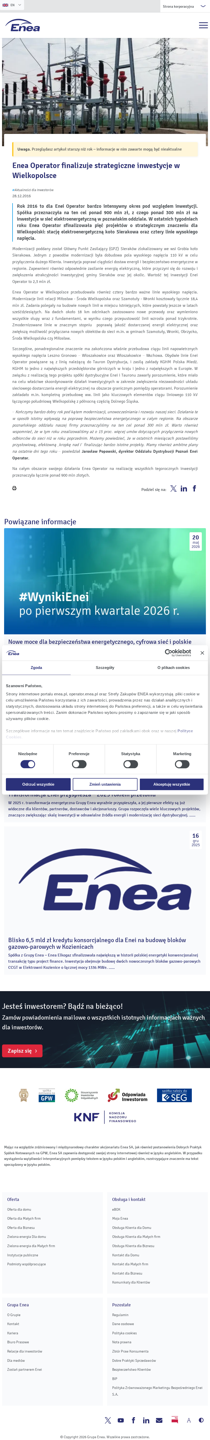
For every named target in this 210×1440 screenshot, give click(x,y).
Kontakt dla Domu (125, 1255)
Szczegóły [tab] (105, 667)
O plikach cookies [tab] (174, 667)
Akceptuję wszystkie (171, 784)
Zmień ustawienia (105, 784)
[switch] (79, 764)
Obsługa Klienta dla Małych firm (136, 1237)
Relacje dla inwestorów (24, 1351)
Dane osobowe (123, 1324)
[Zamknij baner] (202, 653)
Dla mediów (16, 1360)
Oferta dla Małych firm (24, 1218)
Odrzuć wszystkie (38, 784)
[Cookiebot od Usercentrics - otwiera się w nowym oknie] (168, 653)
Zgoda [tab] (36, 667)
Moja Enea (120, 1218)
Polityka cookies (124, 1333)
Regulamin (120, 1315)
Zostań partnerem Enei (24, 1369)
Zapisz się (20, 1050)
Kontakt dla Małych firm (130, 1264)
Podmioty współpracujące (26, 1264)
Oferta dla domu (19, 1209)
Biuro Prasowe (18, 1342)
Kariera (12, 1333)
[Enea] (23, 24)
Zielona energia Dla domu (26, 1237)
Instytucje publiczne (22, 1255)
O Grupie (13, 1315)
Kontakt (13, 1324)
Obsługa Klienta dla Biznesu (133, 1246)
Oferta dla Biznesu (21, 1228)
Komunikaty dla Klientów (131, 1282)
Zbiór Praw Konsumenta (130, 1351)
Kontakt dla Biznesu (127, 1273)
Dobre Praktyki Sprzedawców (134, 1360)
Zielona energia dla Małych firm (31, 1246)
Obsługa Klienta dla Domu (131, 1228)
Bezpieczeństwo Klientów (131, 1369)
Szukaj (192, 25)
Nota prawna (121, 1342)
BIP (114, 1379)
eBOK (116, 1209)
